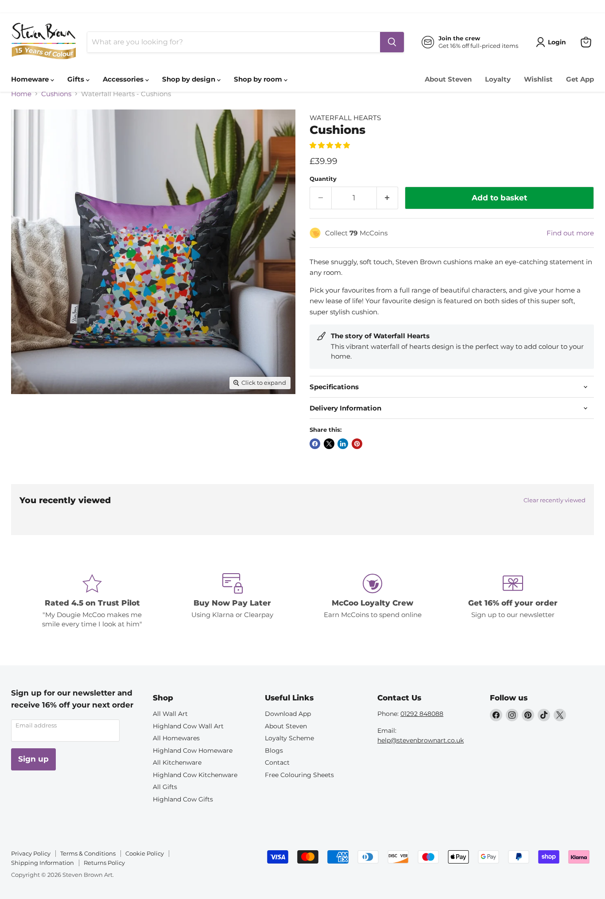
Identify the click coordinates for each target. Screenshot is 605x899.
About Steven (448, 79)
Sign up (33, 758)
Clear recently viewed (555, 500)
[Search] (392, 42)
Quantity (323, 179)
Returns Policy (104, 862)
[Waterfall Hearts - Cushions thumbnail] (27, 419)
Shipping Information (42, 862)
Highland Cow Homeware (193, 750)
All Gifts (165, 787)
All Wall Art (170, 714)
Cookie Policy (144, 853)
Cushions (56, 94)
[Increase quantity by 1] (388, 198)
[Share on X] (329, 443)
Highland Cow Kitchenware (195, 775)
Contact (277, 762)
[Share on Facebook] (315, 443)
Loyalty (498, 79)
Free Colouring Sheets (299, 775)
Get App (580, 79)
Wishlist (538, 79)
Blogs (274, 750)
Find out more (570, 233)
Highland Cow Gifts (183, 799)
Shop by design (189, 79)
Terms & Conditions (88, 853)
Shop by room (259, 79)
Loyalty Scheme (289, 738)
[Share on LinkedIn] (342, 443)
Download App (288, 714)
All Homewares (176, 738)
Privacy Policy (30, 853)
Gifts (76, 79)
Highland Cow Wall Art (188, 726)
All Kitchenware (177, 762)
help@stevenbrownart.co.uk (420, 740)
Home (21, 94)
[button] (331, 145)
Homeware (30, 79)
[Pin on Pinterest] (357, 443)
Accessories (124, 79)
